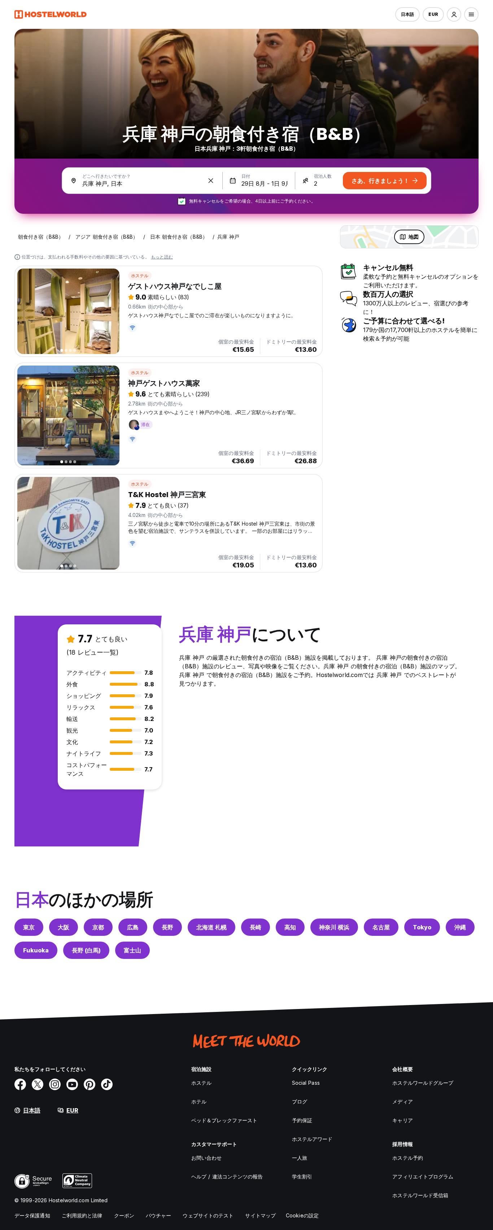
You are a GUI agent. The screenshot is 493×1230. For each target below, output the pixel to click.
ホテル (198, 1101)
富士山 (132, 950)
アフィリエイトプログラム (422, 1176)
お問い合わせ (206, 1158)
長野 (167, 927)
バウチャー (158, 1215)
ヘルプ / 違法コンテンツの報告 (227, 1176)
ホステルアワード (312, 1139)
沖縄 (460, 927)
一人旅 (299, 1158)
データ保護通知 (32, 1215)
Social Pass (306, 1083)
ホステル (140, 275)
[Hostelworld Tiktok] (107, 1084)
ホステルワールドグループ (422, 1083)
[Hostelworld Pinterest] (89, 1084)
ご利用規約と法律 (82, 1215)
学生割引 (302, 1176)
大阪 (63, 927)
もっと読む (162, 257)
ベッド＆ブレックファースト (224, 1120)
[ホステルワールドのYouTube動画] (72, 1084)
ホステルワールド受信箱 (420, 1195)
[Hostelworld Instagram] (55, 1084)
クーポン (124, 1215)
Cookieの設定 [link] (302, 1215)
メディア (402, 1101)
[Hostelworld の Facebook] (20, 1084)
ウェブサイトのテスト (208, 1215)
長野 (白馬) (86, 950)
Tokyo (422, 927)
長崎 (255, 927)
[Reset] (210, 180)
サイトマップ (260, 1215)
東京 (29, 927)
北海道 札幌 (211, 927)
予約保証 (302, 1120)
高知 (290, 927)
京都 (98, 927)
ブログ (299, 1101)
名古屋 (381, 927)
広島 (133, 927)
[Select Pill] (454, 14)
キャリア (402, 1120)
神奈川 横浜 (334, 927)
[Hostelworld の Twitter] (37, 1084)
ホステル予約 (407, 1158)
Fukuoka (36, 950)
